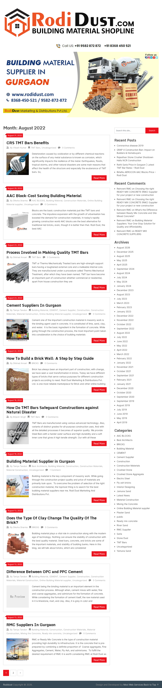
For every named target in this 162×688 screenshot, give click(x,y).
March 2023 (123, 303)
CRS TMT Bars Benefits (27, 143)
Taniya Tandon (20, 310)
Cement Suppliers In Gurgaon (33, 305)
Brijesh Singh (19, 417)
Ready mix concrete (52, 633)
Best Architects (39, 466)
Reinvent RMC (124, 188)
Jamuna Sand (124, 491)
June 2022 (122, 341)
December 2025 (125, 251)
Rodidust (7, 684)
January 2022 (124, 362)
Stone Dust (122, 538)
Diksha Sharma (20, 200)
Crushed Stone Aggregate (130, 474)
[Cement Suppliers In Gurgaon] (17, 329)
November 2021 (125, 367)
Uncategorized (49, 147)
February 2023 (124, 307)
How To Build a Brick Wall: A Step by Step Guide (50, 358)
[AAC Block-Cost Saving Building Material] (17, 220)
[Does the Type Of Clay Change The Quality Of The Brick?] (17, 543)
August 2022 (123, 332)
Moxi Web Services (133, 684)
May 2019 (122, 418)
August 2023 (123, 294)
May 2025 (122, 260)
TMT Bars (35, 147)
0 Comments (68, 147)
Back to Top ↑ (151, 684)
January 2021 (124, 384)
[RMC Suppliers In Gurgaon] (17, 649)
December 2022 (125, 315)
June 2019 (122, 413)
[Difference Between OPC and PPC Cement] (17, 596)
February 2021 (124, 379)
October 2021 (124, 371)
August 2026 (123, 247)
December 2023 (125, 290)
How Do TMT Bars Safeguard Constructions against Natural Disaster (52, 409)
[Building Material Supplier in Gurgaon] (17, 485)
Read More (99, 178)
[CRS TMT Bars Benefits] (17, 163)
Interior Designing (126, 487)
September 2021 (125, 375)
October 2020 (124, 392)
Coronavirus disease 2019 (130, 145)
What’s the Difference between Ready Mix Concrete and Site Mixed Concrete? (137, 212)
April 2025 (122, 264)
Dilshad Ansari (20, 257)
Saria (119, 533)
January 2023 (124, 311)
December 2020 (125, 388)
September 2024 (125, 268)
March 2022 (123, 354)
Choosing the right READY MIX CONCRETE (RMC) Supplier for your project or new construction (137, 191)
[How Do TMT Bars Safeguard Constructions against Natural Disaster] (17, 432)
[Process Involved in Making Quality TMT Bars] (17, 272)
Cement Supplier (67, 310)
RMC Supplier (124, 529)
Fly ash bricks (124, 482)
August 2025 (123, 256)
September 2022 (125, 328)
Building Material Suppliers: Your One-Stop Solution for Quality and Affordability (136, 223)
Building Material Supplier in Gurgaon (40, 461)
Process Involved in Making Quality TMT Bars (47, 252)
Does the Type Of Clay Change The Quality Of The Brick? (51, 520)
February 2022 (124, 358)
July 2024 (122, 277)
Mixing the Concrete (31, 633)
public (120, 516)
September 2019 (125, 401)
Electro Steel (123, 478)
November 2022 (125, 320)
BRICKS (35, 363)
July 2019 (122, 409)
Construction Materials (75, 200)
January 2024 (124, 286)
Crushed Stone (124, 470)
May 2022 (122, 345)
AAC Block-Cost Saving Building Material (43, 195)
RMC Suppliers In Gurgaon (31, 625)
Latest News (123, 495)
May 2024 (122, 281)
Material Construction (27, 314)
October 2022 (124, 324)
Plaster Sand (123, 512)
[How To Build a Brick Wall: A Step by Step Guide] (17, 378)
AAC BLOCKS (38, 200)
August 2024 (123, 273)
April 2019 (122, 422)
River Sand (122, 525)
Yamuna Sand (124, 551)
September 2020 (125, 396)
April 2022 (122, 350)
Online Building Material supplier (55, 314)
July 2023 (122, 298)
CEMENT (53, 310)
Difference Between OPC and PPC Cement (44, 571)
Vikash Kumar (19, 147)
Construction (83, 310)
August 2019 (123, 405)
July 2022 (122, 337)
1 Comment (55, 470)
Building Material (54, 200)
